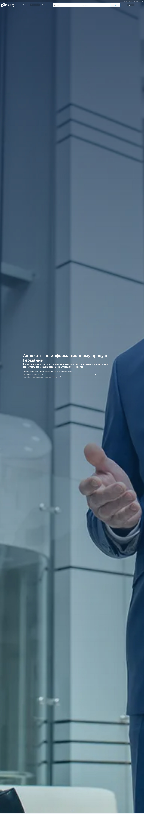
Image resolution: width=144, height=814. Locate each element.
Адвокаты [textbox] (56, 5)
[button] (63, 371)
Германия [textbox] (85, 5)
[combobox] (67, 5)
